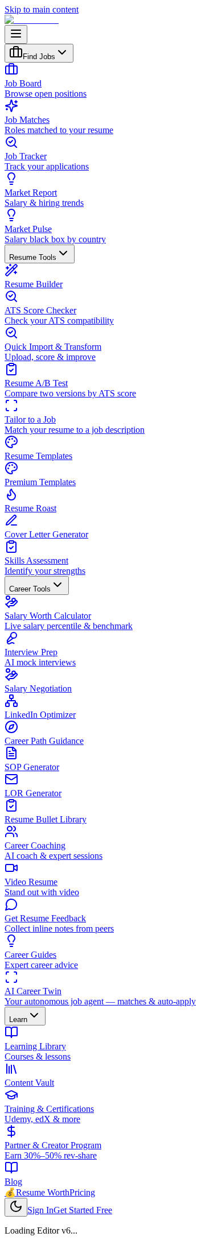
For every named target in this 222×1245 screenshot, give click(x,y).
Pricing (82, 1192)
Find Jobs (39, 56)
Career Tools (30, 589)
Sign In (40, 1210)
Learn (18, 1019)
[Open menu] (16, 34)
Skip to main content (42, 9)
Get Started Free (83, 1210)
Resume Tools (32, 257)
